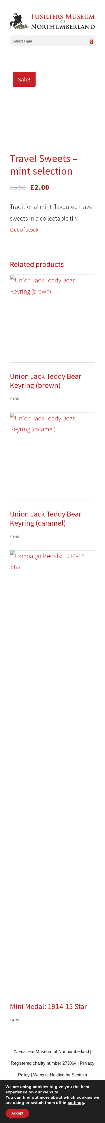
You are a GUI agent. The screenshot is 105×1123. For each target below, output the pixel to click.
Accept (17, 1113)
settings (76, 1102)
